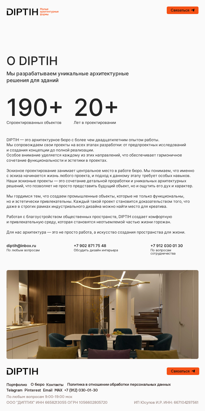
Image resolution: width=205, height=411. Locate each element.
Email (47, 390)
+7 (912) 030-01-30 (81, 390)
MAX (58, 390)
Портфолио (16, 384)
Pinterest (32, 390)
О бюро (37, 384)
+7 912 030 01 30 (166, 245)
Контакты (55, 384)
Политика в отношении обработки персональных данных (119, 384)
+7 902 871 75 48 (90, 245)
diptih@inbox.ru (21, 245)
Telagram (14, 390)
